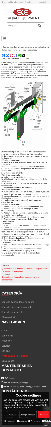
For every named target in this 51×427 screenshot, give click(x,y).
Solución (5, 346)
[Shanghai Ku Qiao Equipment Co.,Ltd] (25, 14)
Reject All (13, 415)
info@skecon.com (11, 378)
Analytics (23, 421)
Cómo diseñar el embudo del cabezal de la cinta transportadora (20, 278)
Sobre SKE (7, 335)
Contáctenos (7, 361)
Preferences (36, 421)
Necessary (11, 421)
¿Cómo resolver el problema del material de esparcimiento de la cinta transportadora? (24, 270)
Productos (6, 341)
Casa (4, 330)
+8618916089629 (11, 382)
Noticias (5, 351)
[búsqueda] (39, 25)
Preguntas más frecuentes (14, 356)
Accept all (44, 415)
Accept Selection (28, 415)
